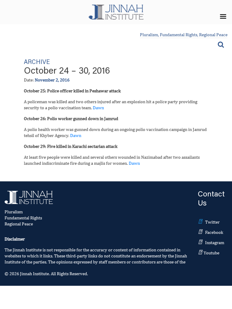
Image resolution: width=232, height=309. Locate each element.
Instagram (214, 242)
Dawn (98, 107)
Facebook (214, 232)
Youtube (211, 252)
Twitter (212, 222)
